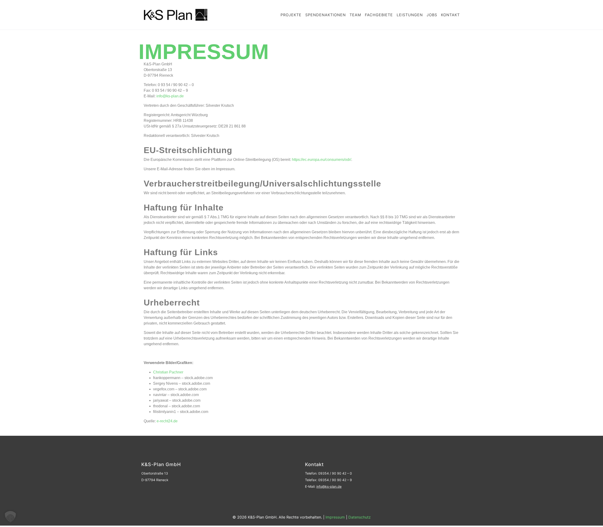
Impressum (335, 517)
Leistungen (410, 14)
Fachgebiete (379, 14)
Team (355, 14)
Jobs (432, 14)
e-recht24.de (167, 421)
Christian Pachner (168, 372)
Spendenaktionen (325, 14)
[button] (10, 516)
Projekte (291, 14)
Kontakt (450, 14)
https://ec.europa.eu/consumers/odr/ (321, 160)
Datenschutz (359, 517)
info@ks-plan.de (169, 96)
